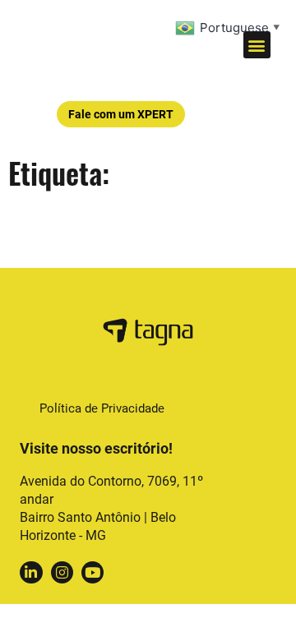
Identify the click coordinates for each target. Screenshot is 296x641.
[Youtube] (92, 572)
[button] (257, 44)
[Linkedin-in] (31, 572)
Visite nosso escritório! (96, 448)
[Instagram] (62, 572)
